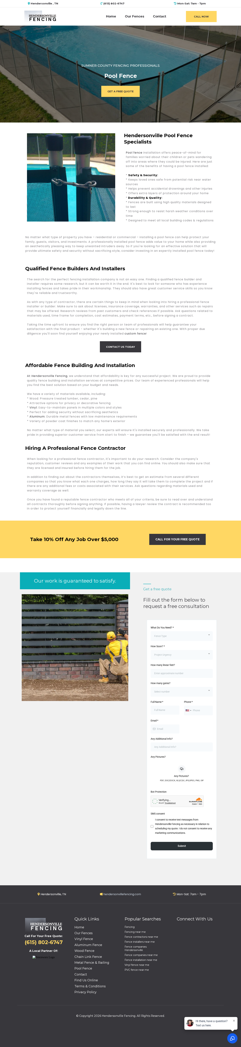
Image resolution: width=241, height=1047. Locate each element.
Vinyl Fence (83, 939)
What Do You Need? (162, 627)
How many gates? (160, 683)
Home (111, 16)
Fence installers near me (140, 941)
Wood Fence (84, 951)
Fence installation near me (141, 960)
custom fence (135, 334)
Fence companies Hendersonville (136, 948)
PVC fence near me (137, 969)
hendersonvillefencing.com (122, 894)
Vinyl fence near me (137, 965)
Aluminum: (37, 416)
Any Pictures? (158, 756)
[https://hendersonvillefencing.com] (40, 16)
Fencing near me (135, 931)
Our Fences (134, 16)
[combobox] (182, 636)
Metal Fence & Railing (91, 963)
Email (154, 720)
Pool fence (134, 153)
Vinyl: (33, 407)
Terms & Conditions (90, 986)
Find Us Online (86, 980)
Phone (188, 701)
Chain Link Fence (88, 957)
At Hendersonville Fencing (47, 376)
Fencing (130, 927)
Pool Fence (83, 968)
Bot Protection (159, 791)
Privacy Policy (85, 992)
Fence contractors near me (141, 936)
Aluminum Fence (88, 945)
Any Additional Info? (162, 738)
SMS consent (158, 813)
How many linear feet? (163, 665)
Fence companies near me (141, 955)
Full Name (157, 701)
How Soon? (158, 646)
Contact (159, 16)
